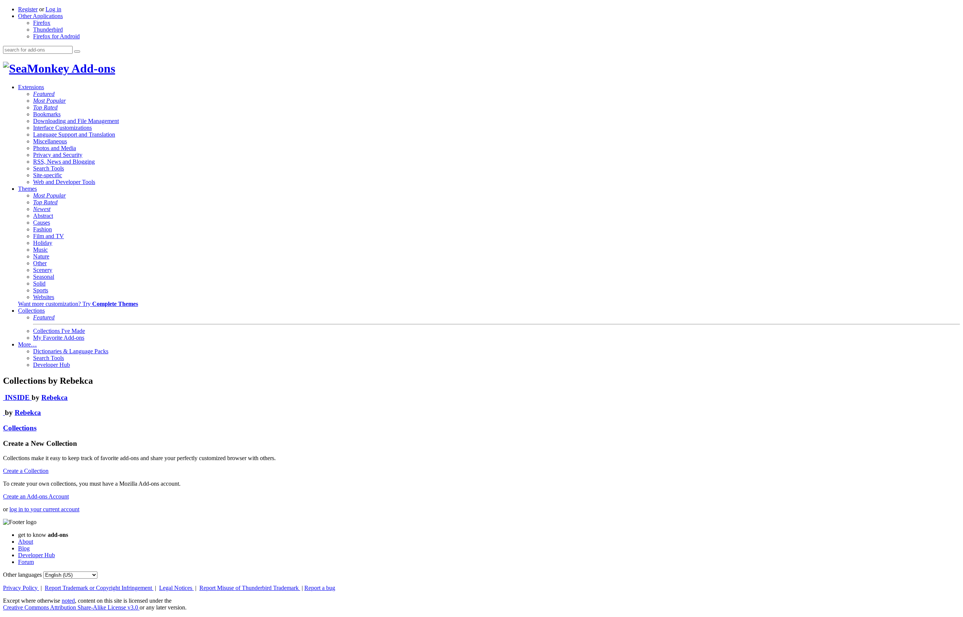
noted (68, 600)
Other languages (22, 574)
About (25, 541)
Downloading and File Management (76, 121)
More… (27, 344)
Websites (43, 297)
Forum (26, 562)
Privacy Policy (21, 588)
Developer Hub (51, 365)
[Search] (77, 51)
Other (40, 263)
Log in (53, 9)
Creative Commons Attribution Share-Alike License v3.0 (71, 607)
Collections (31, 310)
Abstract (43, 216)
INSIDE (17, 397)
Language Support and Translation (74, 134)
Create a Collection (26, 471)
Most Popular (49, 100)
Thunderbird (48, 29)
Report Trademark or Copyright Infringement (99, 588)
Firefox (41, 23)
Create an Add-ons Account (36, 496)
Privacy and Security (57, 155)
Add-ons (92, 68)
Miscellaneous (50, 141)
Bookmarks (47, 114)
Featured (44, 94)
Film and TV (48, 236)
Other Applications (40, 16)
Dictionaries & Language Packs (70, 351)
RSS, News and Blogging (64, 161)
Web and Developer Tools (64, 182)
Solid (39, 283)
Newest (41, 209)
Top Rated (45, 107)
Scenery (42, 270)
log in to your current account (44, 509)
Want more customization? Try (78, 304)
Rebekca (54, 397)
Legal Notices (176, 588)
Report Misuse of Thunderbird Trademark (249, 588)
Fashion (42, 229)
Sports (40, 290)
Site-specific (47, 175)
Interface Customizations (62, 128)
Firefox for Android (56, 36)
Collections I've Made (59, 331)
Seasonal (43, 277)
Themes (27, 188)
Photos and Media (54, 148)
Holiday (42, 243)
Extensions (31, 87)
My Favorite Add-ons (58, 337)
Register (28, 9)
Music (40, 249)
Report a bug (319, 588)
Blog (24, 548)
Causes (41, 222)
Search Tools (48, 168)
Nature (41, 256)
